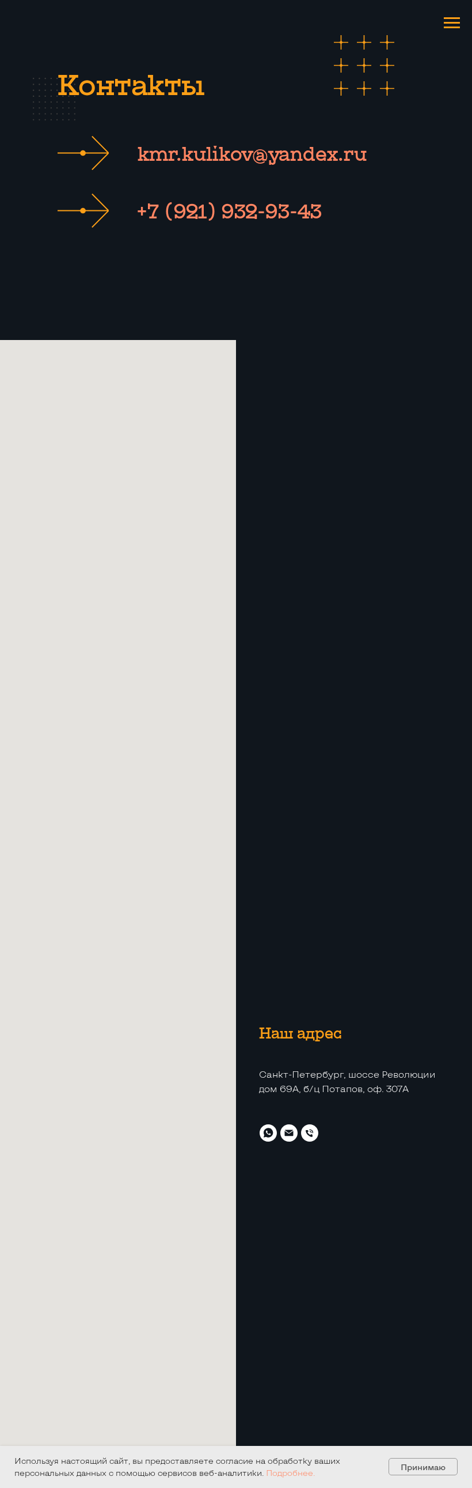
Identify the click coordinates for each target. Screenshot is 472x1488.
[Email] (289, 1133)
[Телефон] (309, 1133)
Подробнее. (290, 1473)
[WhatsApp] (268, 1133)
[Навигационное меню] (452, 23)
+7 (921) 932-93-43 (229, 210)
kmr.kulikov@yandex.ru (252, 153)
